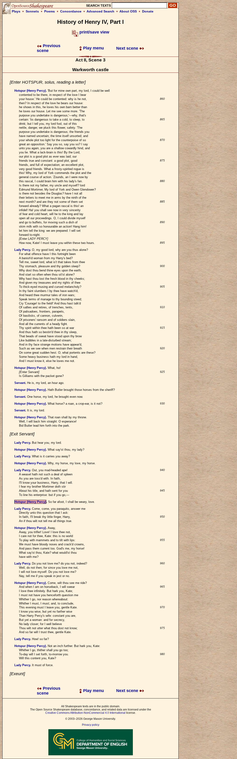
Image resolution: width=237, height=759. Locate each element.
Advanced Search (100, 11)
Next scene (127, 48)
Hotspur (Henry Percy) (30, 90)
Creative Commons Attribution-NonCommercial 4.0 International (85, 712)
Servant (19, 383)
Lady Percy (22, 250)
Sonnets (32, 11)
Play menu (93, 48)
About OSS (128, 11)
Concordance (70, 11)
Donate (147, 11)
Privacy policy (90, 724)
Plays (16, 11)
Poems (49, 11)
